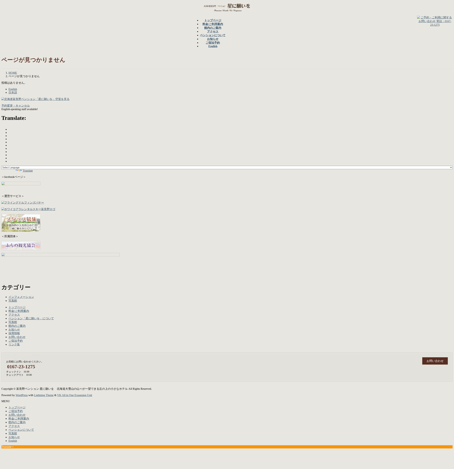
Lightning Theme (44, 395)
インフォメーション (21, 296)
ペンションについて (21, 429)
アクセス (14, 314)
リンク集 (14, 344)
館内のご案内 (17, 325)
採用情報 (14, 333)
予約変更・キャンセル (15, 105)
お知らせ (14, 329)
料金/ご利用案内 (19, 310)
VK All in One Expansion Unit (74, 395)
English (13, 89)
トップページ (17, 307)
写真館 (13, 300)
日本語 (13, 92)
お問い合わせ (17, 336)
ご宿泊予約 (16, 340)
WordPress (22, 395)
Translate (28, 170)
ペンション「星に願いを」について (31, 318)
